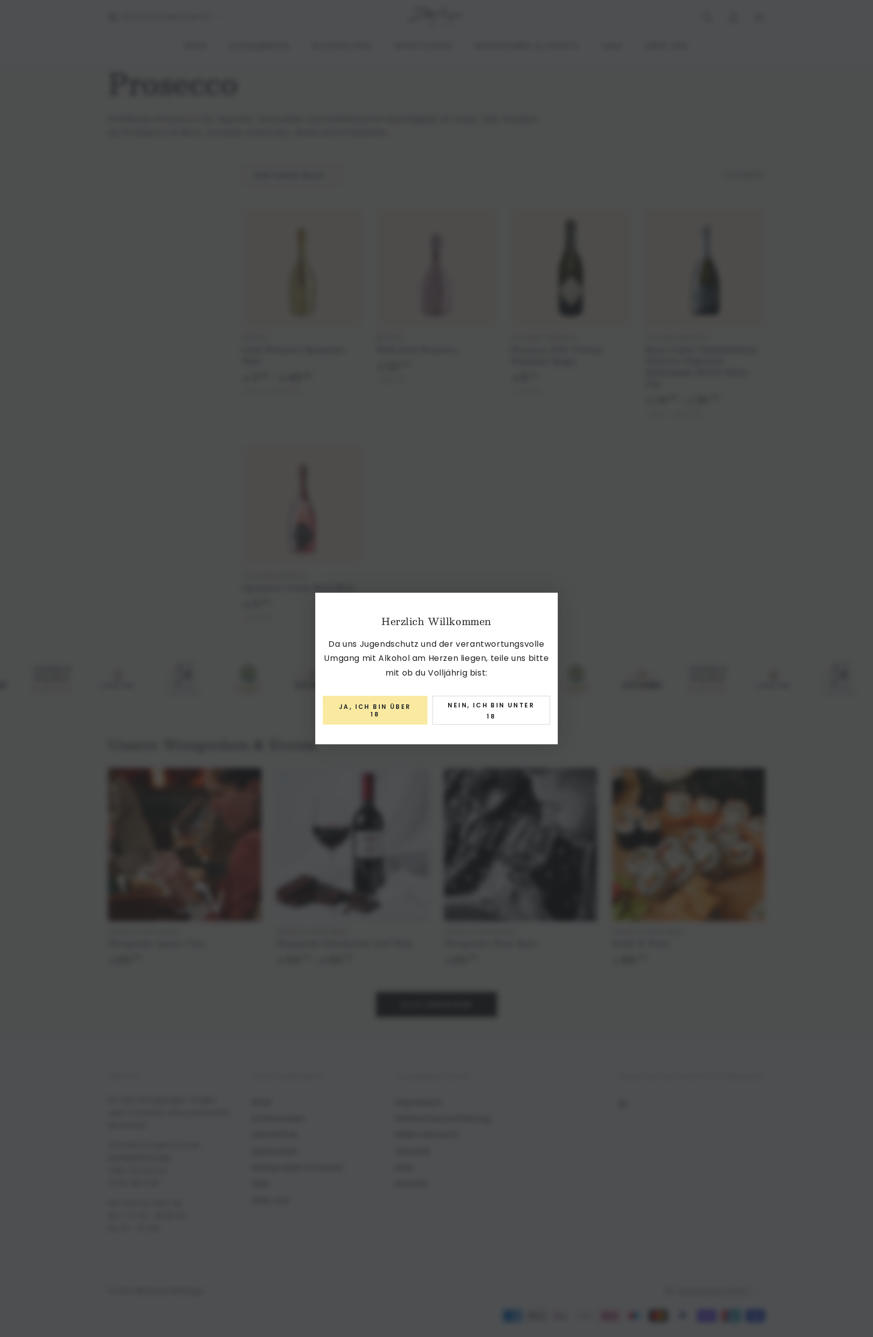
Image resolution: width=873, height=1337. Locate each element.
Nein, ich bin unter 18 (491, 711)
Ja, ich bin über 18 (375, 710)
